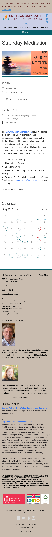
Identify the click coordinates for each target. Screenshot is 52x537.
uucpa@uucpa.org (10, 294)
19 (18, 241)
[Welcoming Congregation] (34, 499)
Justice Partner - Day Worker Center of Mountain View (24, 408)
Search (28, 27)
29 (18, 221)
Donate (36, 27)
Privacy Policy (26, 528)
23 (45, 241)
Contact (44, 27)
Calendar (8, 27)
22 (38, 241)
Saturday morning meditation (19, 131)
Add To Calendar (17, 99)
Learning (16, 115)
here (27, 397)
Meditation (11, 122)
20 (25, 241)
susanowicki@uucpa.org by (28, 180)
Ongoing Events (28, 115)
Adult (8, 115)
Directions (18, 27)
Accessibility (26, 532)
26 (18, 248)
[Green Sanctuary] (45, 499)
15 (38, 235)
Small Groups (12, 118)
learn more (6, 10)
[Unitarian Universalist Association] (14, 499)
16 (45, 235)
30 (45, 248)
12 (18, 235)
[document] (26, 150)
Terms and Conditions (26, 524)
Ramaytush (7, 477)
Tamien (41, 475)
